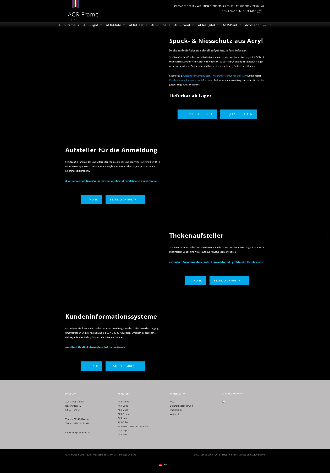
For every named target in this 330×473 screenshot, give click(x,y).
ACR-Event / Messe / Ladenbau (133, 426)
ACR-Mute (113, 25)
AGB (172, 401)
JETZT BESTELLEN (240, 114)
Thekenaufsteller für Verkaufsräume (230, 75)
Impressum (176, 409)
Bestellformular (123, 199)
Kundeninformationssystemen (185, 80)
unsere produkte (200, 114)
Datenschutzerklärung (181, 405)
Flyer (94, 199)
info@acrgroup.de (81, 432)
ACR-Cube (159, 25)
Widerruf (174, 414)
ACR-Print (230, 25)
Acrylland (252, 25)
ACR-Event (182, 25)
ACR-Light (90, 25)
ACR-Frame (67, 25)
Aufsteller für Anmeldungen (197, 75)
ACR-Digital (206, 25)
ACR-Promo (124, 414)
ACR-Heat (136, 25)
